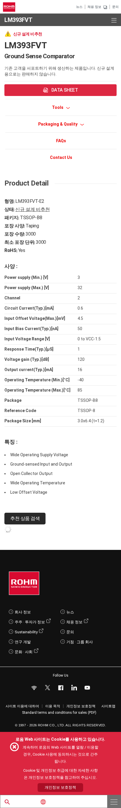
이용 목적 (52, 706)
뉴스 (79, 7)
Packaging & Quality (58, 124)
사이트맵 (108, 706)
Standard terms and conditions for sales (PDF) (59, 712)
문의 (115, 7)
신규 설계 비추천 (32, 209)
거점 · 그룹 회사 (79, 642)
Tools (58, 107)
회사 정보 (23, 612)
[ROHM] (10, 7)
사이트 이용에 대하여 (22, 706)
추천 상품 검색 (25, 518)
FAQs (61, 140)
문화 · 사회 (24, 652)
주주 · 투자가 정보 (30, 622)
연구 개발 (23, 642)
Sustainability (26, 632)
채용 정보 (94, 7)
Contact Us (61, 157)
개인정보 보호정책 (80, 706)
